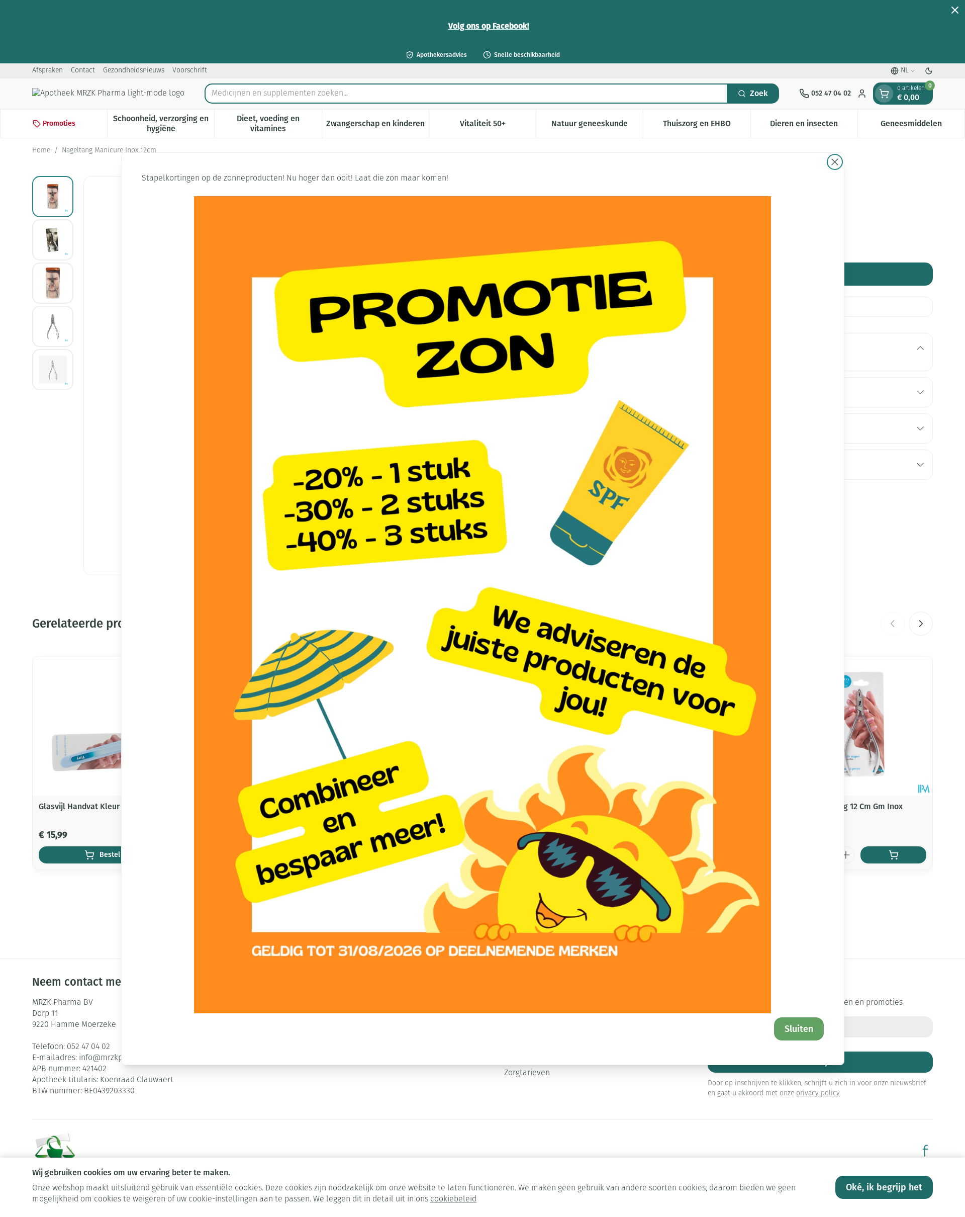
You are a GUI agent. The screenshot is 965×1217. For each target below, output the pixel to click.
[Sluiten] (835, 162)
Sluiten (799, 1028)
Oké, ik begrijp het (884, 1187)
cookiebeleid (453, 1199)
